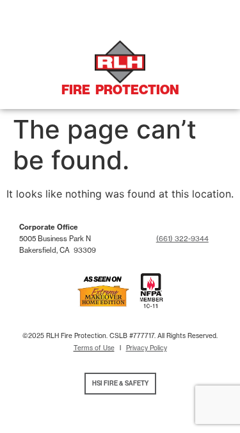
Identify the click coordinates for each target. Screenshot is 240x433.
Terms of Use (94, 348)
